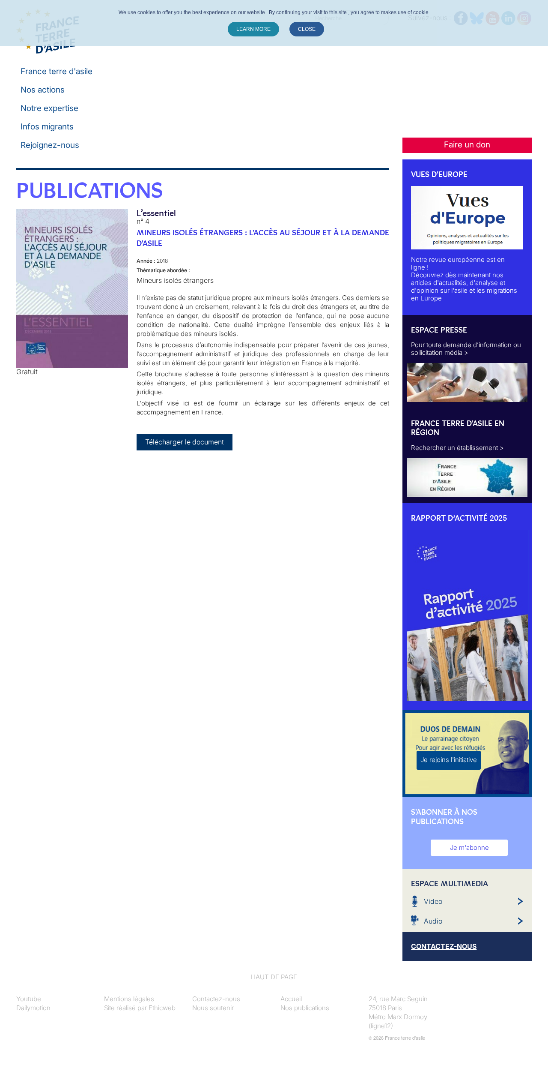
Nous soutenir (213, 1008)
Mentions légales (129, 999)
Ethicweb (162, 1008)
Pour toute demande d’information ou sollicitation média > (466, 349)
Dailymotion (33, 1008)
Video (433, 901)
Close (307, 29)
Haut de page (274, 977)
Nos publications (304, 1008)
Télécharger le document (184, 442)
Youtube (28, 999)
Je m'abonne (469, 847)
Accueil (291, 999)
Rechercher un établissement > (457, 448)
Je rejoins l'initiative (448, 760)
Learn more (253, 29)
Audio (433, 921)
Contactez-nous (216, 999)
